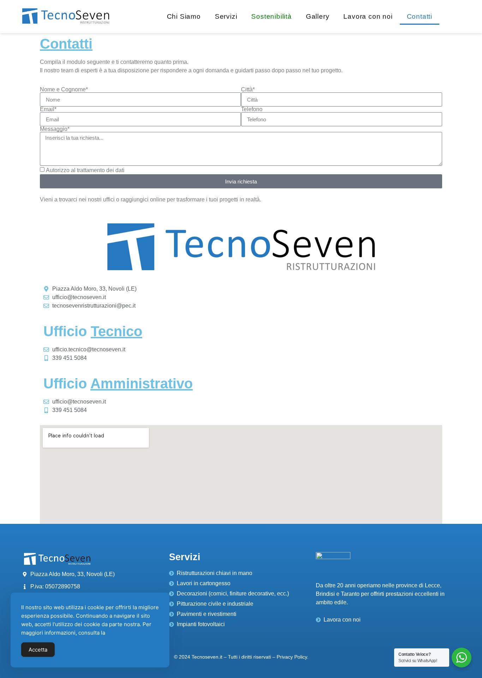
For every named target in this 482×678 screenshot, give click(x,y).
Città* (248, 89)
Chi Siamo (184, 16)
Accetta (38, 649)
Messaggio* (55, 129)
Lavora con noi (367, 16)
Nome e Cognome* (64, 89)
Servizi (226, 16)
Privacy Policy (292, 657)
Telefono (252, 109)
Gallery (318, 16)
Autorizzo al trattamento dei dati (85, 170)
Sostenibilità (271, 16)
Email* (48, 109)
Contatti (419, 16)
